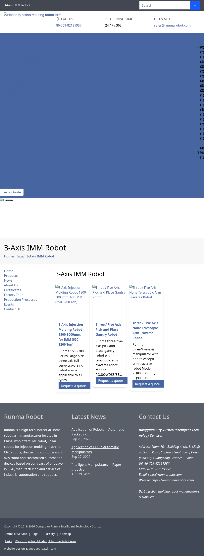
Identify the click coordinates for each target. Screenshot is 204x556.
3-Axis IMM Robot (40, 256)
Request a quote (73, 386)
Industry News (12, 152)
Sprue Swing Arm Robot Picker (26, 71)
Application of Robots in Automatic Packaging (98, 431)
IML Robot (8, 90)
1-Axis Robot (10, 124)
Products (8, 42)
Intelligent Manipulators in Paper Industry (96, 467)
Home (5, 38)
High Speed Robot (15, 129)
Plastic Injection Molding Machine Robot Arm (45, 541)
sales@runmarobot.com (172, 25)
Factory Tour (11, 172)
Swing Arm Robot (15, 133)
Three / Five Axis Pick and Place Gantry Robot (108, 329)
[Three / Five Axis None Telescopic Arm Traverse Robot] (146, 301)
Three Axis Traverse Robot (22, 61)
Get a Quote (12, 192)
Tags (19, 256)
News (4, 143)
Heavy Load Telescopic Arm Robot (29, 66)
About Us (8, 162)
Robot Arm (9, 76)
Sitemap (65, 534)
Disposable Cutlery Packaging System (32, 105)
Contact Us (9, 186)
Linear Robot (11, 81)
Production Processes (19, 176)
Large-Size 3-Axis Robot (19, 114)
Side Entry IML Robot (18, 100)
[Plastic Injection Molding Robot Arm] (36, 22)
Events (6, 181)
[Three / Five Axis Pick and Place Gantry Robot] (109, 302)
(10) (201, 47)
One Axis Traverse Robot (21, 52)
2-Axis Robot (10, 119)
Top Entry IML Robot (17, 95)
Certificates (10, 167)
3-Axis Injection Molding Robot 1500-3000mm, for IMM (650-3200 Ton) (71, 334)
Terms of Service (16, 534)
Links (8, 541)
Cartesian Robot (14, 85)
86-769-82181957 (68, 25)
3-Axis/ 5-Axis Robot (16, 109)
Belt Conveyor (12, 138)
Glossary (49, 534)
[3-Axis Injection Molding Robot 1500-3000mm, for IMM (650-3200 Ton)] (72, 302)
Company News (12, 148)
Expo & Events (12, 157)
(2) (202, 90)
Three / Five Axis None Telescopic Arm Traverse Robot (145, 330)
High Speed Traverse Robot (23, 57)
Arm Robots (10, 47)
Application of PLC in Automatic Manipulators (95, 449)
